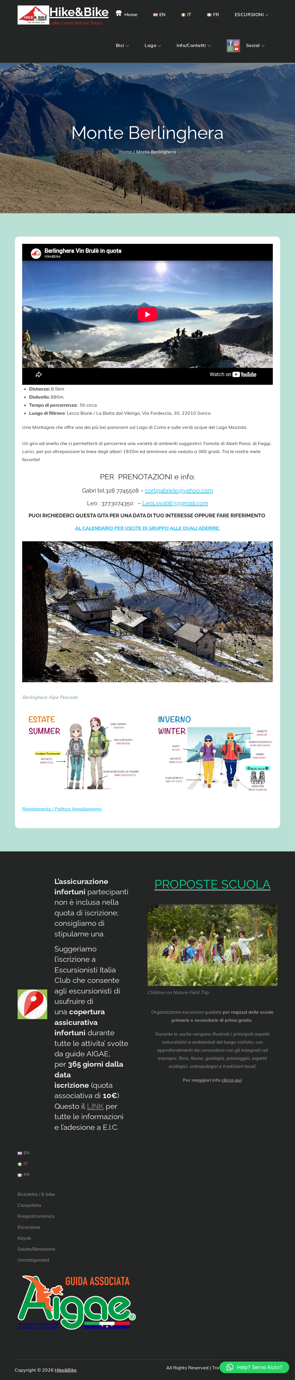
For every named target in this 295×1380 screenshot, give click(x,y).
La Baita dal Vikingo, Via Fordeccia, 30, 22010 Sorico (153, 413)
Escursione (29, 1227)
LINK (95, 1106)
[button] (254, 1367)
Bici (120, 45)
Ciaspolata (29, 1205)
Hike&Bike (79, 12)
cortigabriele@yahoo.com (179, 490)
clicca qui (232, 1080)
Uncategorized (33, 1260)
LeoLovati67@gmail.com (175, 503)
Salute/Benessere (36, 1249)
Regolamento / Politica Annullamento (62, 809)
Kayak (24, 1238)
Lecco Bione (80, 413)
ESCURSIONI (249, 14)
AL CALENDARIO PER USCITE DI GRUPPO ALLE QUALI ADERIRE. (147, 528)
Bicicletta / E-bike (36, 1194)
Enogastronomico (36, 1216)
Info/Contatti (191, 45)
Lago (150, 45)
